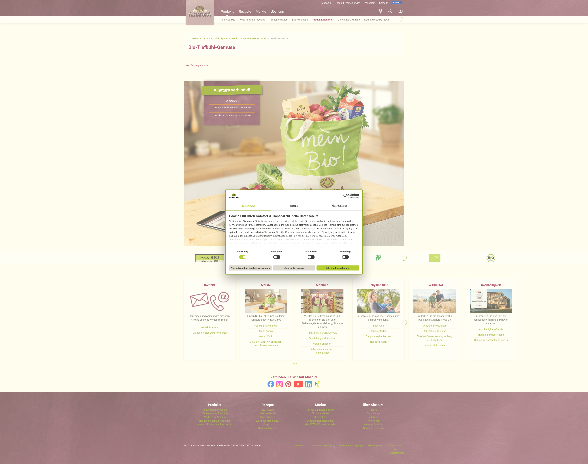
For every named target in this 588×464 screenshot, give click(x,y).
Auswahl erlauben (294, 268)
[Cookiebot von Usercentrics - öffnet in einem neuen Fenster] (345, 195)
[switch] (276, 257)
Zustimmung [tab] (248, 206)
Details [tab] (294, 206)
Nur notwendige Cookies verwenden (250, 268)
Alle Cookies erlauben (337, 268)
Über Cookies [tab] (339, 206)
